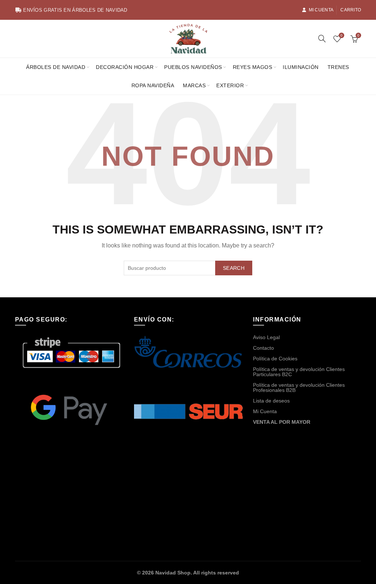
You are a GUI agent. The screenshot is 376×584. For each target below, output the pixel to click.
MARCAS (194, 85)
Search (234, 268)
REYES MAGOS (252, 67)
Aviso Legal (266, 337)
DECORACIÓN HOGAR (124, 67)
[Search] (322, 38)
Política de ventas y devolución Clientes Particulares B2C (299, 371)
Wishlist (341, 35)
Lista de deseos (271, 401)
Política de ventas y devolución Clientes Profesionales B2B (299, 387)
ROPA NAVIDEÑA (152, 85)
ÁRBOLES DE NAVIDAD (55, 67)
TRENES (338, 67)
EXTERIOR (230, 85)
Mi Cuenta (321, 9)
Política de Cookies (275, 358)
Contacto (263, 348)
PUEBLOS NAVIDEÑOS (193, 67)
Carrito (350, 9)
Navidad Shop (173, 573)
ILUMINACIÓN (301, 67)
